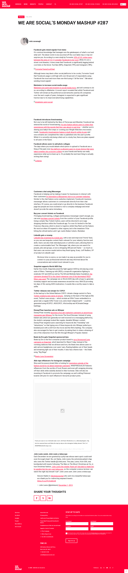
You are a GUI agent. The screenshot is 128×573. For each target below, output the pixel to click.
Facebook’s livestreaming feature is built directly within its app (63, 132)
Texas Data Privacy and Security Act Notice (49, 521)
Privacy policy (44, 515)
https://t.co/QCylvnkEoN (46, 481)
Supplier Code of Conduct (47, 528)
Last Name (93, 521)
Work (25, 4)
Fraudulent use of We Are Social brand (50, 525)
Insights (33, 4)
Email (92, 526)
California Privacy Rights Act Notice (49, 518)
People (40, 4)
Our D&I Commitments (47, 536)
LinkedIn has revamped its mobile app (48, 238)
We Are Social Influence (110, 4)
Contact (49, 4)
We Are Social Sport (76, 4)
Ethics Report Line (46, 534)
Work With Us (18, 523)
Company (68, 526)
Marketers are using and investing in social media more (55, 88)
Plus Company (45, 531)
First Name (69, 521)
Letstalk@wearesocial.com (47, 554)
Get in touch (18, 526)
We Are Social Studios (92, 4)
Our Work (17, 515)
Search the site (44, 512)
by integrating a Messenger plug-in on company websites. (68, 197)
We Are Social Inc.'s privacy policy (98, 533)
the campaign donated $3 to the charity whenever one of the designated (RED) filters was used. (63, 276)
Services (18, 4)
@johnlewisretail (57, 476)
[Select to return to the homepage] (4, 4)
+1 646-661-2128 (44, 552)
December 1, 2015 (66, 485)
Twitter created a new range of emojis (48, 296)
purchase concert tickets (50, 218)
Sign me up (71, 540)
